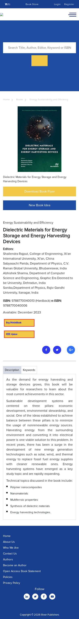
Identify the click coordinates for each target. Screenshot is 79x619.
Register (69, 4)
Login (57, 4)
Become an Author (15, 565)
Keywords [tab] (29, 370)
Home (6, 99)
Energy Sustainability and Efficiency (49, 99)
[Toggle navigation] (72, 14)
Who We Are (11, 547)
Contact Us (10, 553)
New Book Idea (39, 205)
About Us (9, 542)
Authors (8, 559)
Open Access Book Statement (22, 571)
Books (19, 99)
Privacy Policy (11, 583)
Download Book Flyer (39, 191)
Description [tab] (12, 370)
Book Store (32, 4)
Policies (8, 577)
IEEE (11, 334)
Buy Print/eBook (13, 322)
